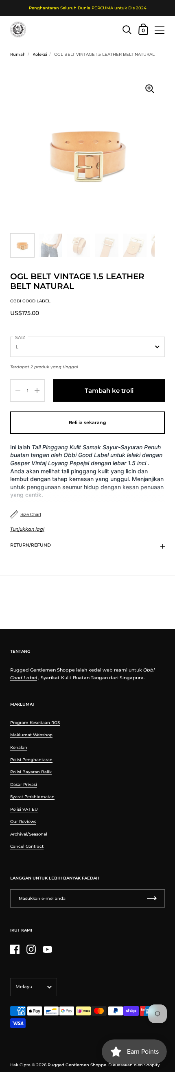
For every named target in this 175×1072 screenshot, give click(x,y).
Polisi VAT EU (24, 809)
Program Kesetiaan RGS (35, 722)
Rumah (18, 54)
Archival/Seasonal (28, 834)
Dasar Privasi (23, 784)
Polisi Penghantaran (31, 759)
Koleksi (40, 54)
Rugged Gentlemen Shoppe (77, 1065)
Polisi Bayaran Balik (31, 771)
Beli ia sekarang (87, 422)
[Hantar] (152, 898)
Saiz (20, 337)
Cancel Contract (27, 846)
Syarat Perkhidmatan (32, 796)
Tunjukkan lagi (27, 529)
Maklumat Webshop (31, 734)
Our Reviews (23, 821)
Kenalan (18, 747)
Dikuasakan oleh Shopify (134, 1065)
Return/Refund (30, 545)
